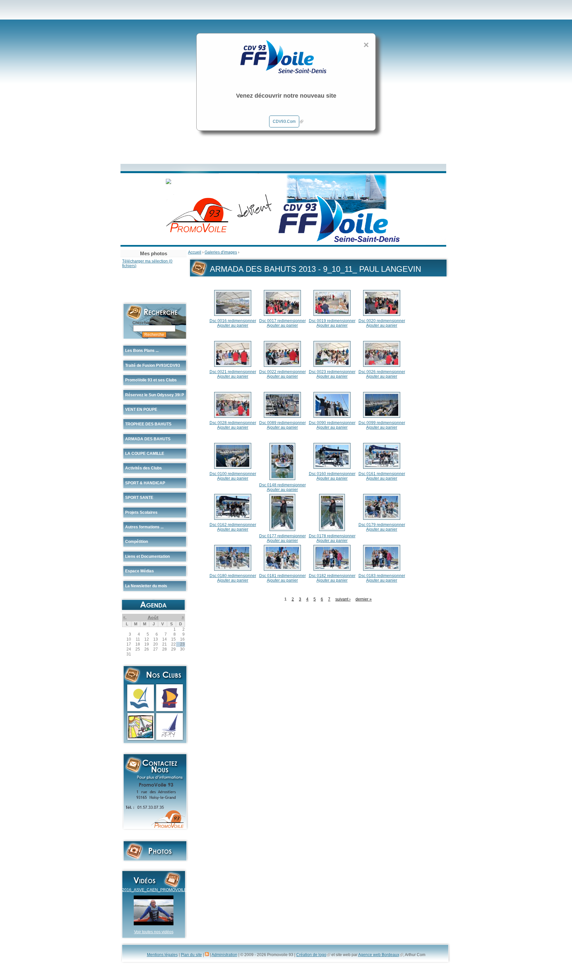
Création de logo (311, 954)
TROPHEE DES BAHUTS (148, 424)
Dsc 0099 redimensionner (381, 422)
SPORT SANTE (139, 497)
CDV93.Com (284, 121)
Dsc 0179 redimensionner (381, 524)
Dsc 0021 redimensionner (233, 371)
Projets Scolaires (141, 512)
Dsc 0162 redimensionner (233, 524)
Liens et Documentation (147, 556)
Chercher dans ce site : (154, 322)
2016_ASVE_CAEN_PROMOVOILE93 (156, 890)
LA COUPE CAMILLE (144, 453)
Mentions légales (162, 954)
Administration (224, 954)
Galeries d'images (221, 252)
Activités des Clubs (143, 468)
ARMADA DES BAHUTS (147, 439)
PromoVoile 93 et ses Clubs (151, 380)
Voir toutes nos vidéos (153, 932)
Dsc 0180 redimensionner (233, 575)
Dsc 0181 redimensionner (282, 575)
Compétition (136, 541)
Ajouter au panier (232, 325)
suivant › (343, 599)
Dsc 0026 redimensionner (381, 371)
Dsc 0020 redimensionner (381, 320)
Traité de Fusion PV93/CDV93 (152, 365)
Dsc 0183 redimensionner (381, 575)
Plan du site (191, 954)
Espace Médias (139, 571)
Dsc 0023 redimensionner (332, 371)
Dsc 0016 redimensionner (233, 320)
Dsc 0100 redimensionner (233, 473)
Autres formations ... (144, 527)
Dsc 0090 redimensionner (332, 422)
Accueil (194, 252)
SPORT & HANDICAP (145, 483)
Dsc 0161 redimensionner (381, 473)
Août (153, 617)
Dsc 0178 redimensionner (332, 536)
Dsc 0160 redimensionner (332, 473)
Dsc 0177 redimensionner (282, 536)
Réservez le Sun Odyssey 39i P (154, 395)
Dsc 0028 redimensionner (233, 422)
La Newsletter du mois (146, 586)
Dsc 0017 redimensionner (282, 320)
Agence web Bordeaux (378, 954)
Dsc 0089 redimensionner (282, 422)
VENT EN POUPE (141, 409)
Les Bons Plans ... (142, 350)
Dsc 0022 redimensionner (282, 371)
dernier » (364, 599)
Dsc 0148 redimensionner (282, 485)
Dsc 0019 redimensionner (332, 320)
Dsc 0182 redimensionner (332, 575)
